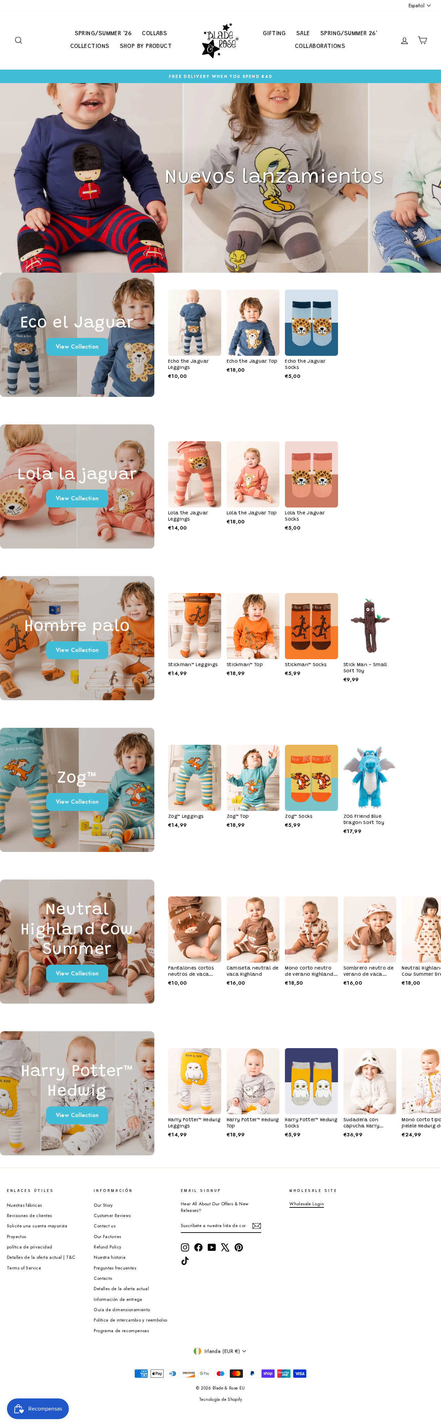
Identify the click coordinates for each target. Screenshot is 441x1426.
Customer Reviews (112, 1215)
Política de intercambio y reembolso (130, 1320)
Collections (90, 46)
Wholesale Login (306, 1204)
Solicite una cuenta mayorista (37, 1226)
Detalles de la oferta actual (121, 1288)
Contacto (103, 1278)
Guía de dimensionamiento (122, 1309)
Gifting (274, 34)
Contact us (104, 1226)
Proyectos (16, 1236)
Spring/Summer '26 (103, 34)
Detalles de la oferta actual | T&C (41, 1257)
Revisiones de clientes (29, 1215)
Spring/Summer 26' (349, 34)
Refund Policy (107, 1247)
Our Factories (107, 1236)
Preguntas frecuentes (115, 1268)
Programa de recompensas (121, 1330)
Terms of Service (24, 1268)
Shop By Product (146, 46)
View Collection (77, 347)
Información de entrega (118, 1299)
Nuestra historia (109, 1257)
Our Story (103, 1205)
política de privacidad (29, 1247)
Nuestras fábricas (24, 1205)
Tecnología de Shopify (220, 1399)
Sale (303, 34)
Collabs (154, 34)
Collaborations (320, 46)
